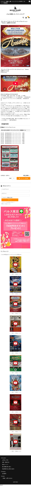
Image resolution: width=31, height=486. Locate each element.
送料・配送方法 (5, 462)
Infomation (3, 457)
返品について (5, 464)
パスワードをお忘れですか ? (7, 202)
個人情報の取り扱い (6, 466)
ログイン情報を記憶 (7, 197)
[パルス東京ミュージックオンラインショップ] (15, 11)
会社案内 (4, 473)
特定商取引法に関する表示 (8, 468)
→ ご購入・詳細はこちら (15, 274)
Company (3, 471)
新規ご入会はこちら (6, 203)
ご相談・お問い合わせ (7, 478)
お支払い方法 (5, 460)
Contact (3, 476)
